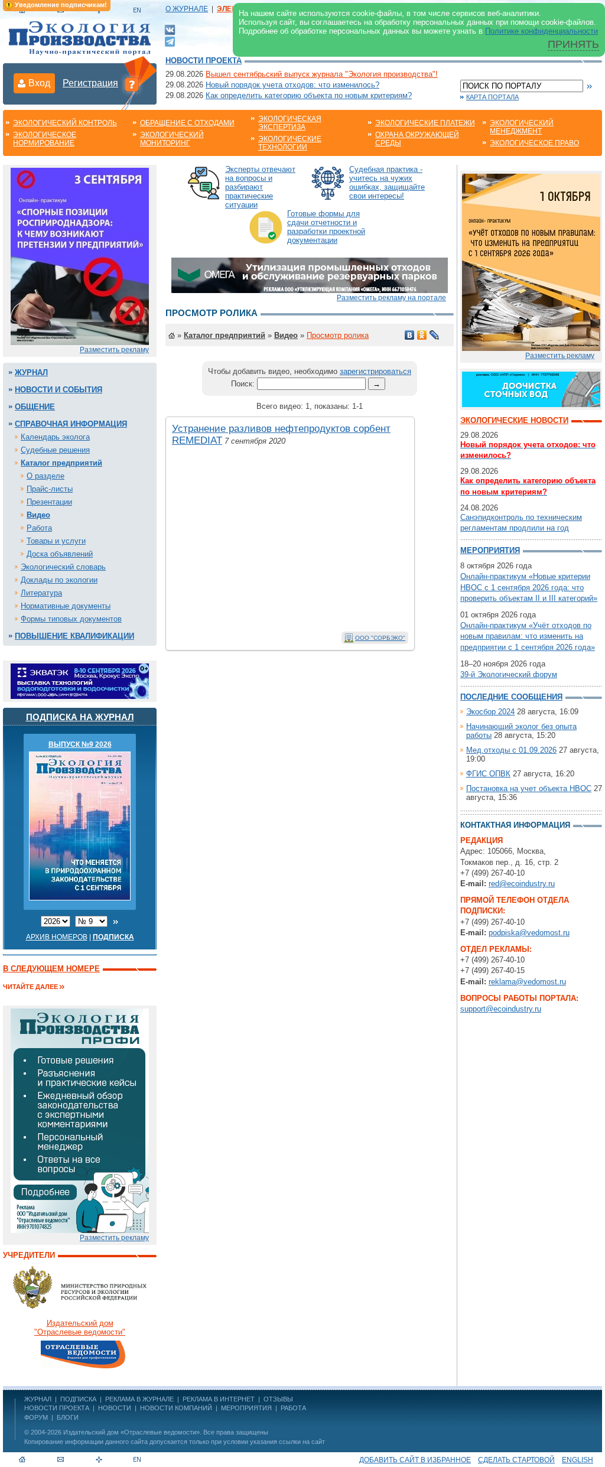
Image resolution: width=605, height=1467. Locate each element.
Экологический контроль (65, 123)
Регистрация (90, 83)
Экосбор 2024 (490, 711)
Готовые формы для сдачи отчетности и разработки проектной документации (326, 227)
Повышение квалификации (74, 636)
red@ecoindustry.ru (522, 883)
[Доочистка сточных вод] (531, 388)
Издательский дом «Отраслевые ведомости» (131, 1432)
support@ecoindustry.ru (500, 1008)
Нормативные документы (65, 605)
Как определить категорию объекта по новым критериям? (309, 95)
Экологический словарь (63, 566)
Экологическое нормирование (44, 139)
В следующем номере (51, 968)
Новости (114, 1407)
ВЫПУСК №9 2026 (80, 744)
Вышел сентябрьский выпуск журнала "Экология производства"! (322, 74)
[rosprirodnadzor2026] (80, 255)
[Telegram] (170, 40)
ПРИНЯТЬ (573, 44)
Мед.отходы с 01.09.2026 (511, 750)
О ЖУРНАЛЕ (186, 9)
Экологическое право (534, 143)
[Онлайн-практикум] (531, 261)
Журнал (31, 372)
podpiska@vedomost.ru (529, 932)
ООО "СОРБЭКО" (380, 638)
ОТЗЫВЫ (278, 1399)
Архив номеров (56, 937)
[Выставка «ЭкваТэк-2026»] (80, 680)
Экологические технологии (289, 143)
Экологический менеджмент (522, 127)
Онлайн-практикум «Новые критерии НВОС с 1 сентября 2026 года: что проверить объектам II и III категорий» (528, 587)
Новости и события (58, 389)
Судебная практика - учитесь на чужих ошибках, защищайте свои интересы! (387, 182)
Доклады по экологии (59, 579)
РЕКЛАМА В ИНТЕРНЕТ (219, 1399)
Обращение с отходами (187, 123)
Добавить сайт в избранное (415, 1460)
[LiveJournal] (434, 335)
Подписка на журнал (80, 717)
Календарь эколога (55, 436)
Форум (36, 1417)
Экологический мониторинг (172, 139)
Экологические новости (514, 420)
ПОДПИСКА (78, 1399)
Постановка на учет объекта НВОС (528, 788)
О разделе (45, 475)
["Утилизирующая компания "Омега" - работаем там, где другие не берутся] (309, 274)
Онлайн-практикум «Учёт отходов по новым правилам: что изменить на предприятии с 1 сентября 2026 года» (527, 636)
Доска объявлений (60, 553)
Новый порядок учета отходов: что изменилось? (292, 84)
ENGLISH (577, 1460)
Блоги (68, 1417)
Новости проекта (203, 60)
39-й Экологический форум (508, 674)
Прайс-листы (50, 488)
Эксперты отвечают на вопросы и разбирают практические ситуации (260, 187)
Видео (38, 514)
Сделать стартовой (516, 1460)
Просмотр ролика (338, 335)
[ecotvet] (80, 1119)
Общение (35, 406)
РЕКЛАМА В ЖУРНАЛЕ (139, 1399)
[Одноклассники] (422, 335)
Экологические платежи (425, 123)
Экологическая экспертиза (289, 123)
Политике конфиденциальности (541, 31)
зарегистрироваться (375, 371)
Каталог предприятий (61, 462)
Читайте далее (30, 986)
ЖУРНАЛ (37, 1399)
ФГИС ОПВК (488, 773)
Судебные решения (55, 449)
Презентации (49, 501)
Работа (39, 527)
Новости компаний (176, 1407)
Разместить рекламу (114, 350)
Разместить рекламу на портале (391, 298)
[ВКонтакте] (169, 29)
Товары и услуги (56, 540)
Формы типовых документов (71, 618)
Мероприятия (490, 550)
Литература (41, 592)
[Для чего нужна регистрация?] (132, 84)
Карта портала (492, 96)
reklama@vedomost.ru (527, 981)
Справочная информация (71, 423)
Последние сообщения (511, 696)
